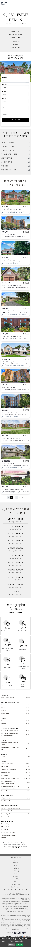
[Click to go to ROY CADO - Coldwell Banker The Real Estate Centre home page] (4, 3)
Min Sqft (4, 105)
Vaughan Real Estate (15, 857)
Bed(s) (4, 91)
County (15, 863)
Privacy (15, 876)
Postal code (15, 868)
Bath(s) (4, 98)
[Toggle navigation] (29, 3)
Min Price (4, 77)
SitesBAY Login (15, 887)
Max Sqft (4, 112)
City (15, 865)
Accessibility (15, 879)
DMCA (15, 881)
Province (15, 860)
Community (15, 871)
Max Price (5, 84)
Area (15, 873)
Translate (27, 936)
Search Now (15, 120)
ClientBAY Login (15, 884)
